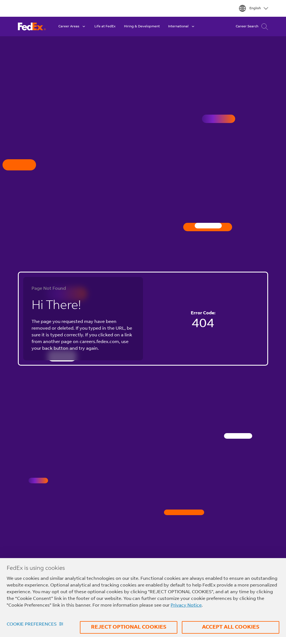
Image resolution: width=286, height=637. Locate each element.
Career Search (247, 26)
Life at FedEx (105, 26)
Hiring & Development (142, 26)
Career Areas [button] (68, 26)
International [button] (178, 26)
